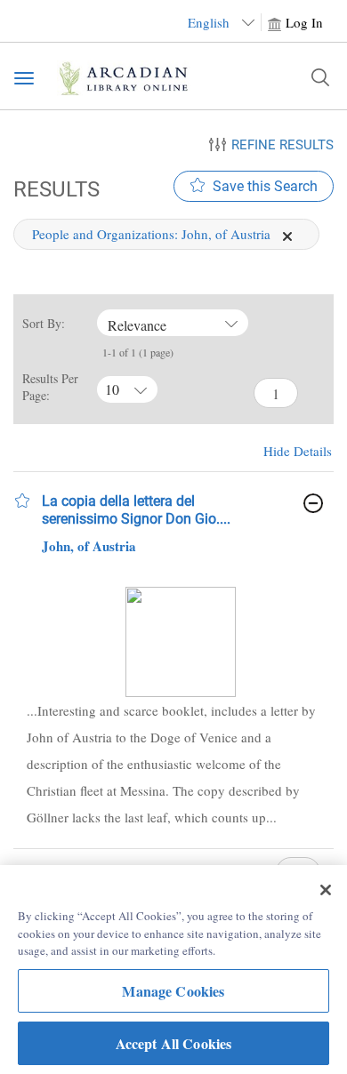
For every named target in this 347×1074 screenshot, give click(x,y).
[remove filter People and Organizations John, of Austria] (287, 234)
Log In (304, 22)
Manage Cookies (173, 991)
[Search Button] (320, 77)
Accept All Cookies (174, 1043)
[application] (287, 236)
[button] (22, 500)
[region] (173, 969)
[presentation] (180, 642)
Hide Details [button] (297, 451)
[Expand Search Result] (313, 503)
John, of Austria (89, 546)
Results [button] (53, 189)
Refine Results (282, 145)
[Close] (325, 890)
